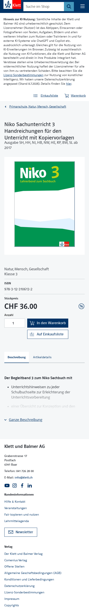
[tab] (16, 357)
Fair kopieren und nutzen (21, 514)
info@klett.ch (24, 477)
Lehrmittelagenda (16, 521)
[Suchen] (69, 6)
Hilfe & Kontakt (14, 502)
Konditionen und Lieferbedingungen (29, 579)
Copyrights (11, 605)
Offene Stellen (14, 566)
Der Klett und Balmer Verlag (23, 554)
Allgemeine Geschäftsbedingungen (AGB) (32, 573)
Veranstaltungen (15, 508)
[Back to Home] (12, 4)
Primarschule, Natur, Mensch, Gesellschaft (37, 106)
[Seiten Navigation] (82, 6)
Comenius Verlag (15, 560)
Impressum (11, 599)
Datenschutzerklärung (19, 586)
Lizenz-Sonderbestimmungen (23, 75)
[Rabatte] (81, 306)
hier (68, 84)
